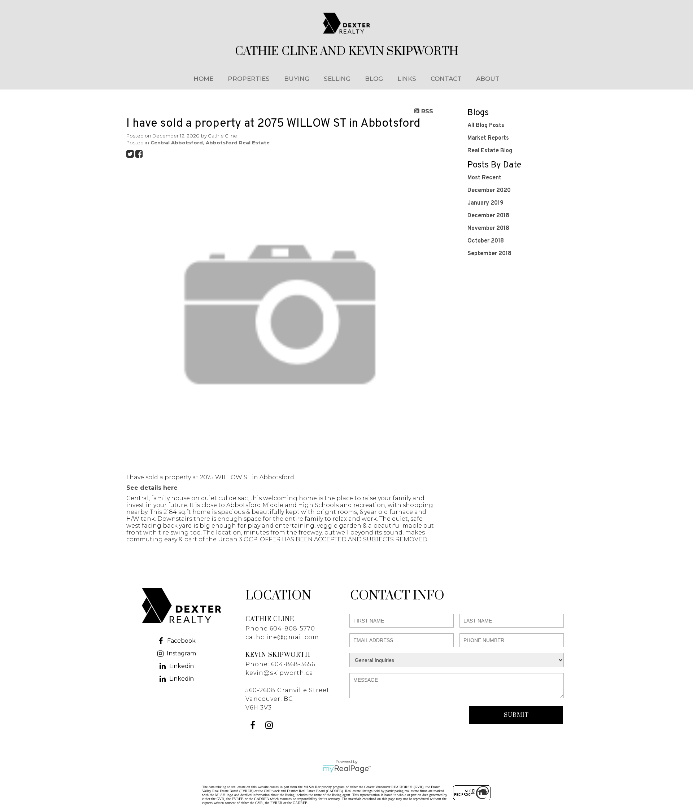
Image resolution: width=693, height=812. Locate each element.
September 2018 (489, 253)
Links (406, 78)
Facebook (181, 640)
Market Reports (488, 138)
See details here (152, 487)
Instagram (181, 653)
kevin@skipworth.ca (279, 672)
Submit (516, 715)
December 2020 (489, 190)
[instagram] (270, 726)
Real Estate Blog (489, 150)
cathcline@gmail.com (282, 637)
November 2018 (488, 228)
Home (203, 78)
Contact (446, 78)
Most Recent (484, 178)
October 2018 (485, 241)
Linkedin (181, 666)
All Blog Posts (485, 125)
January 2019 (485, 203)
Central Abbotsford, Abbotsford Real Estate (210, 142)
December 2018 (488, 215)
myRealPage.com (346, 769)
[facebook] (253, 726)
